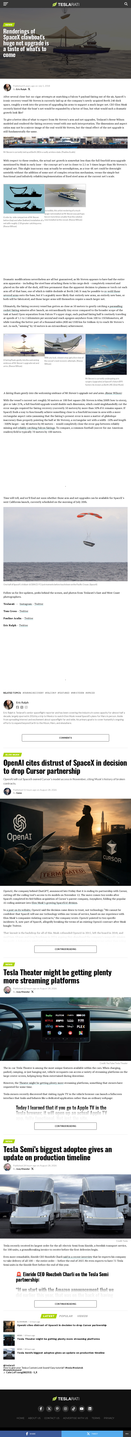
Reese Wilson (113, 393)
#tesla (68, 1367)
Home (20, 1418)
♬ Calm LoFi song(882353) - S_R (20, 1372)
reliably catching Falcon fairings (36, 428)
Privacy (109, 1418)
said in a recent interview (77, 1256)
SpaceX (91, 693)
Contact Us (51, 1418)
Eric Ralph (21, 89)
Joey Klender (23, 991)
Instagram (26, 604)
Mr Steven (78, 693)
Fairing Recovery (34, 693)
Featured (64, 693)
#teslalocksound (12, 1370)
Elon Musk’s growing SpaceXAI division (54, 903)
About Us (34, 1418)
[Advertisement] (65, 255)
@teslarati (9, 1365)
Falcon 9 (51, 693)
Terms (96, 1418)
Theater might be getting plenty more (41, 1083)
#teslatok (78, 1367)
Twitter (38, 604)
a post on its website (18, 910)
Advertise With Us (75, 1418)
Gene (19, 792)
